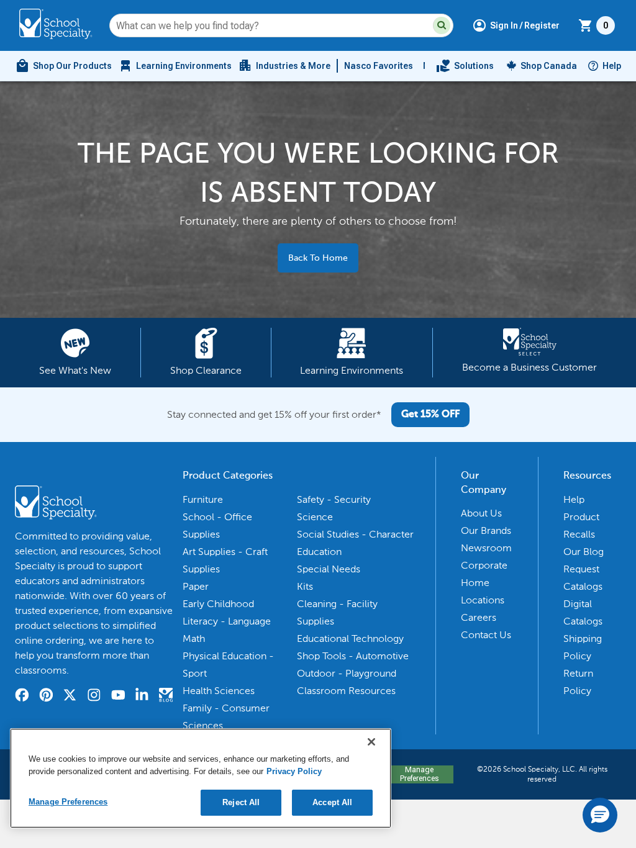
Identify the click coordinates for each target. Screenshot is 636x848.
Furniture (203, 499)
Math (194, 638)
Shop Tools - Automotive (353, 656)
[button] (441, 25)
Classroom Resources (346, 691)
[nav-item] (465, 66)
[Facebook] (22, 697)
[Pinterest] (46, 697)
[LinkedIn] (142, 697)
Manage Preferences (419, 774)
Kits (305, 586)
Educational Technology (350, 638)
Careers (478, 617)
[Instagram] (94, 697)
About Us (481, 513)
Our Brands (486, 530)
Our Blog (583, 551)
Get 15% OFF (430, 415)
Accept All (332, 802)
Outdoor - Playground (346, 673)
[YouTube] (118, 696)
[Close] (371, 742)
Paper (196, 586)
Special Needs (328, 569)
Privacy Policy (294, 771)
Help (611, 66)
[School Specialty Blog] (166, 697)
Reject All (241, 802)
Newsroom (486, 548)
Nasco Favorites (378, 66)
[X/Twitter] (70, 697)
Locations (482, 600)
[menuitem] (63, 66)
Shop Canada (548, 66)
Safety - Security (334, 499)
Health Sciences (219, 691)
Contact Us (486, 635)
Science (315, 517)
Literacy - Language (227, 621)
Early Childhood (218, 604)
